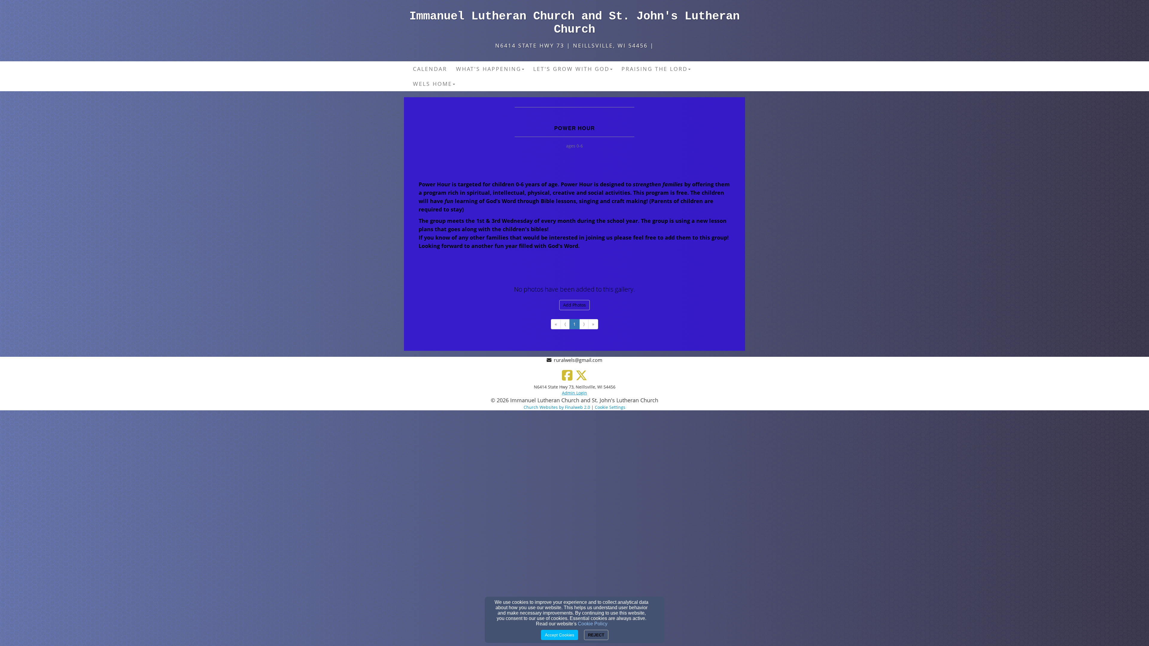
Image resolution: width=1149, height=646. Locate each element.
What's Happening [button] (488, 68)
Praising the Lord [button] (654, 68)
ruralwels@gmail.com (578, 360)
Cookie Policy (592, 623)
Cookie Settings (610, 407)
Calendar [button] (430, 68)
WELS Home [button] (432, 83)
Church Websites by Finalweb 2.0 (557, 407)
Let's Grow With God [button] (571, 68)
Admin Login (574, 393)
